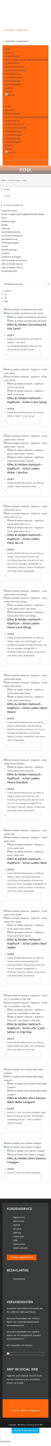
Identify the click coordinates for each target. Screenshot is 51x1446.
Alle (6, 301)
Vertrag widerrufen (25, 1430)
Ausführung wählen (24, 354)
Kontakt (9, 91)
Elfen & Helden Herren (12, 267)
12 (5, 294)
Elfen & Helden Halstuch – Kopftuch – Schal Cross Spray (27, 400)
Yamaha (5, 253)
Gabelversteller (12, 63)
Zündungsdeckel (13, 84)
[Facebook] (25, 1390)
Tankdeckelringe (13, 81)
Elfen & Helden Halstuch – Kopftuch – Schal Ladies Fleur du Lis (25, 539)
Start (3, 180)
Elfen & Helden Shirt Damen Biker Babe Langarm (26, 1100)
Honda (4, 225)
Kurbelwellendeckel (14, 66)
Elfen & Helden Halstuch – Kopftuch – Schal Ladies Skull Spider (27, 943)
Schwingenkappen (14, 77)
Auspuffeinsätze (13, 56)
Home (8, 49)
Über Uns (9, 52)
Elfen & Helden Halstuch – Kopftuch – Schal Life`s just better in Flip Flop (26, 1028)
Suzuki (4, 246)
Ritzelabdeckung (13, 74)
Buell (3, 218)
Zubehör (9, 88)
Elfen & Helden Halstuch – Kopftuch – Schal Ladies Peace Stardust (25, 778)
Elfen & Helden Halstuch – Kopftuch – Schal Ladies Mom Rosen (27, 708)
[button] (25, 35)
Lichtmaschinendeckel (15, 70)
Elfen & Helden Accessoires (14, 260)
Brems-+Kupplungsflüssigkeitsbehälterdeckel (26, 59)
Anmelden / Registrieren (17, 30)
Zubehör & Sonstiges (11, 257)
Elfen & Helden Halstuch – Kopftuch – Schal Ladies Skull (27, 861)
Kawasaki (5, 228)
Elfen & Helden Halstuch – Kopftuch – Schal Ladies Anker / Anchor (25, 468)
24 (5, 297)
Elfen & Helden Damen (12, 264)
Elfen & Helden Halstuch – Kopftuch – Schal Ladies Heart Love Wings (25, 623)
